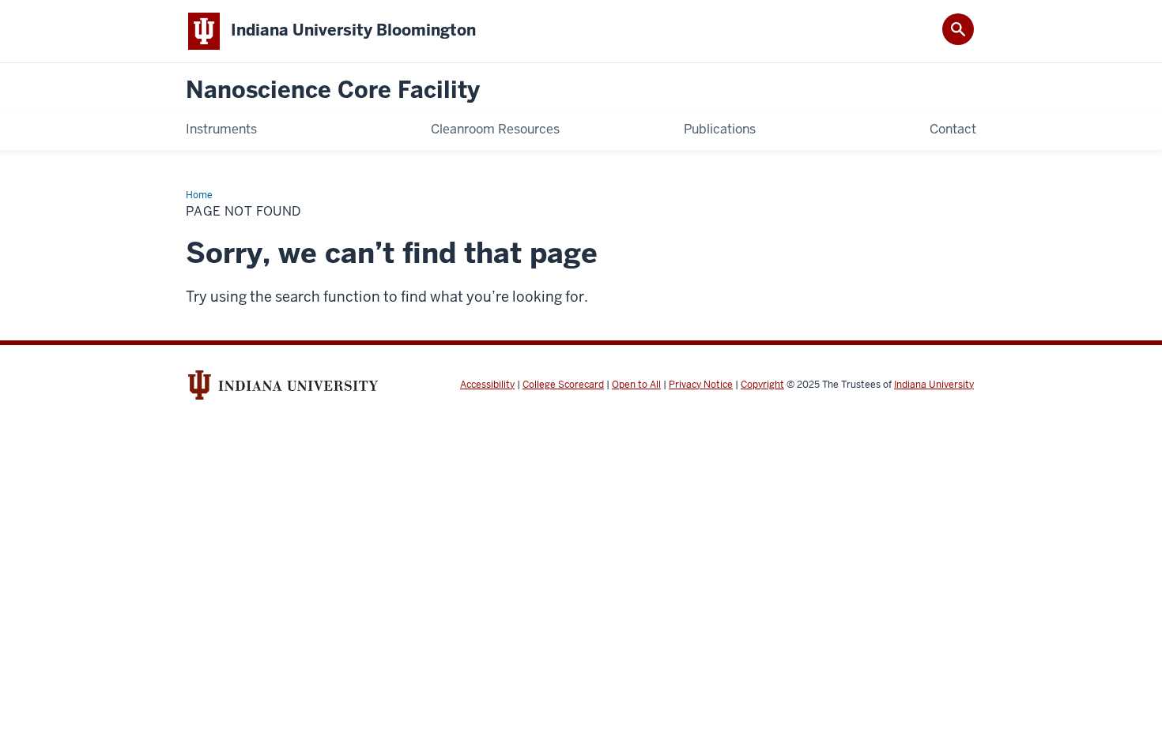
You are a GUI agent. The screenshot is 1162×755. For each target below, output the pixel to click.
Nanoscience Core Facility (333, 90)
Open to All (636, 384)
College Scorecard (563, 384)
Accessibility (487, 384)
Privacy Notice (701, 384)
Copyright (762, 384)
